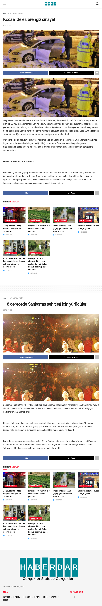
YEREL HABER (18, 13)
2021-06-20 (83, 232)
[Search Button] (97, 4)
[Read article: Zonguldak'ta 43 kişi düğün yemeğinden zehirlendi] (14, 215)
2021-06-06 (33, 273)
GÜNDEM (16, 597)
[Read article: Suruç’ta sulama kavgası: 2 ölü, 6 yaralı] (89, 215)
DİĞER (5, 600)
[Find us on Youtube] (78, 596)
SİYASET (6, 597)
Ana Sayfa (7, 13)
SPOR (45, 597)
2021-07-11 (8, 235)
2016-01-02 (7, 25)
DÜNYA (37, 597)
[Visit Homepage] (50, 4)
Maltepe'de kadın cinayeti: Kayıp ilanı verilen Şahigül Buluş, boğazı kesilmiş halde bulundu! (38, 264)
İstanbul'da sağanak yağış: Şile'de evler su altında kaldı (62, 229)
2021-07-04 (33, 235)
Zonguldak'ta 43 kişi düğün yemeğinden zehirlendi (12, 229)
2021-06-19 (8, 270)
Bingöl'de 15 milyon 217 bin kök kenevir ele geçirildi (39, 229)
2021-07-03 (58, 235)
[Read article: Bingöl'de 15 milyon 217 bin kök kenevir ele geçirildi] (39, 215)
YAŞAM (54, 597)
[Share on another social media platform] (97, 73)
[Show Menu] (4, 4)
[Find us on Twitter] (74, 596)
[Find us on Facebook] (70, 596)
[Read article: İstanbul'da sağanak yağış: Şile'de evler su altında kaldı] (64, 215)
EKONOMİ (27, 597)
